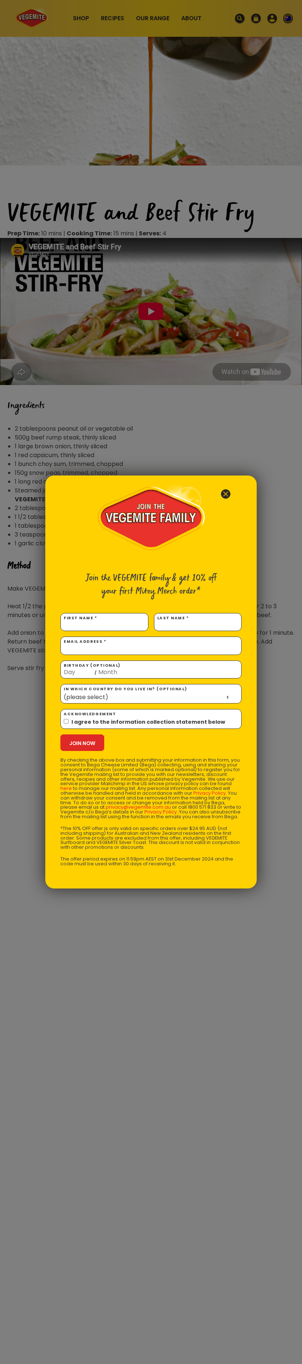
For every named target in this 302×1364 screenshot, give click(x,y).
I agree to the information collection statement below (148, 722)
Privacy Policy (209, 793)
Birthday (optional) (92, 669)
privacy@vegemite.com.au (138, 807)
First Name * (81, 618)
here (66, 788)
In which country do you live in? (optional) (125, 689)
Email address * (85, 641)
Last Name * (173, 618)
